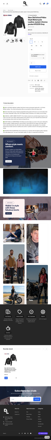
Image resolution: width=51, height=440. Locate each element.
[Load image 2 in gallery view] (12, 41)
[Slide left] (4, 40)
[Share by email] (41, 80)
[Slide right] (24, 40)
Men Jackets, (41, 88)
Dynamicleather (32, 15)
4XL (41, 45)
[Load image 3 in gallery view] (16, 41)
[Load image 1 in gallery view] (7, 41)
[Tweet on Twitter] (35, 80)
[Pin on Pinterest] (38, 80)
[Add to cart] (6, 378)
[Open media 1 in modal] (14, 26)
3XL (36, 45)
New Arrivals (37, 91)
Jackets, (36, 88)
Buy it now (38, 70)
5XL (32, 49)
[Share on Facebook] (32, 80)
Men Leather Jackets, (39, 89)
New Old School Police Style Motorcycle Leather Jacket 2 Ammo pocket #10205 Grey (10, 370)
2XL (32, 45)
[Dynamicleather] (6, 414)
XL (42, 41)
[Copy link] (44, 80)
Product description (8, 103)
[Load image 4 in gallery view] (21, 41)
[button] (3, 3)
